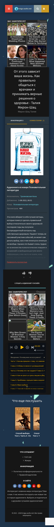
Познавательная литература (25, 204)
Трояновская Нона (28, 196)
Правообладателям (28, 475)
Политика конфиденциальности (27, 471)
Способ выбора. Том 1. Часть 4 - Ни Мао (23, 434)
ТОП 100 (27, 457)
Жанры (28, 460)
